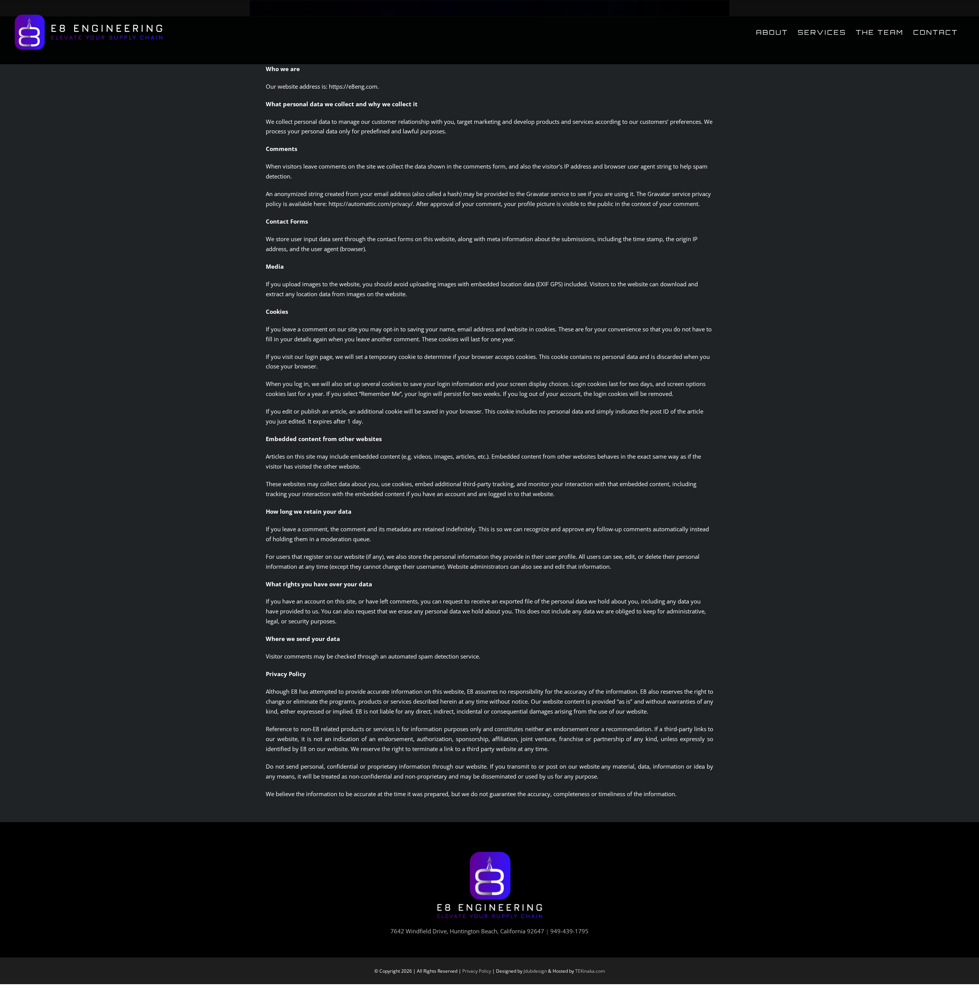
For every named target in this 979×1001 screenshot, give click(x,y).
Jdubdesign (535, 971)
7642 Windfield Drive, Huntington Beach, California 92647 (467, 931)
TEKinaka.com (590, 971)
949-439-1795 (569, 931)
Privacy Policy (476, 971)
